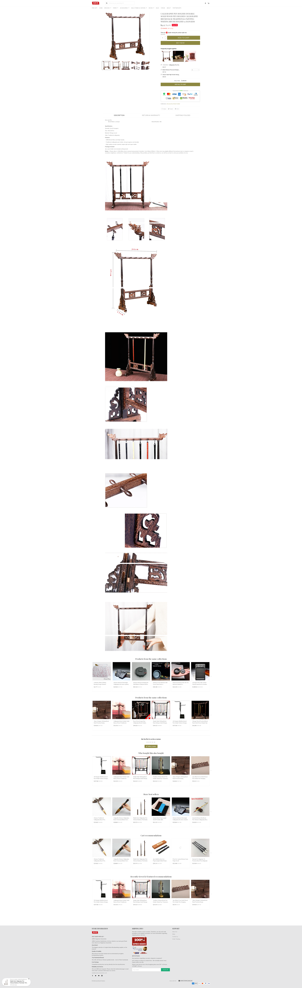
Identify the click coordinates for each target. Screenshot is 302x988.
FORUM (163, 8)
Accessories (170, 104)
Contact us (175, 936)
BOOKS (151, 8)
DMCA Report (173, 980)
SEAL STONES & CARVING (138, 8)
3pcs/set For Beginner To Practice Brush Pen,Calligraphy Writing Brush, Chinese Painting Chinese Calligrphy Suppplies (200, 860)
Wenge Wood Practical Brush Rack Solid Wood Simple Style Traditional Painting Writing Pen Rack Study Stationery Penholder (200, 722)
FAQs (173, 934)
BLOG (157, 8)
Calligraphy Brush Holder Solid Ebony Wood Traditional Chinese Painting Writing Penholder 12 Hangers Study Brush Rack (121, 722)
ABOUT (169, 8)
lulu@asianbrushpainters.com (99, 973)
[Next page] (211, 676)
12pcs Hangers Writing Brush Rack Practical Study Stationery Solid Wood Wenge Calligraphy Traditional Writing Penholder (102, 722)
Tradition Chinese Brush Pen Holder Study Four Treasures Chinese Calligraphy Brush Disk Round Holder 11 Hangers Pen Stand (161, 778)
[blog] (102, 975)
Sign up (165, 969)
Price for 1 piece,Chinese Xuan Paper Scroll (180, 860)
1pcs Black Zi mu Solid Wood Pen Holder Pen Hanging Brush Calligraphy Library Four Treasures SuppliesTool (200, 778)
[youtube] (99, 975)
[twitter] (96, 975)
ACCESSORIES (124, 8)
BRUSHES (107, 8)
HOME (101, 8)
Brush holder (176, 104)
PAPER (115, 8)
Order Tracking (176, 939)
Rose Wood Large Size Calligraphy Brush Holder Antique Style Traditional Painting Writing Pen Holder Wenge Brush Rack (140, 722)
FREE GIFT (94, 8)
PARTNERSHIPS (177, 8)
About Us (174, 931)
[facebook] (93, 975)
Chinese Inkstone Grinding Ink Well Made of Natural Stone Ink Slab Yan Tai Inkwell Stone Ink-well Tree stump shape (141, 683)
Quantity (163, 34)
